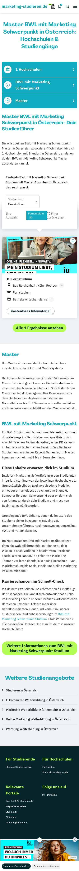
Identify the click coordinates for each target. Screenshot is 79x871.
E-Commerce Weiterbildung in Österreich (35, 700)
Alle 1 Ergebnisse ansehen (39, 327)
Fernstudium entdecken (46, 866)
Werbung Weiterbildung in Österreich (32, 729)
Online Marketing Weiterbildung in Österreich (37, 719)
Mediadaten (48, 767)
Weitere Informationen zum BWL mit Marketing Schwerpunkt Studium (40, 648)
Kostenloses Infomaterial (30, 311)
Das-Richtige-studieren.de (19, 800)
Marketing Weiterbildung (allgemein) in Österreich (41, 709)
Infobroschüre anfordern (16, 866)
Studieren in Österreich (22, 690)
